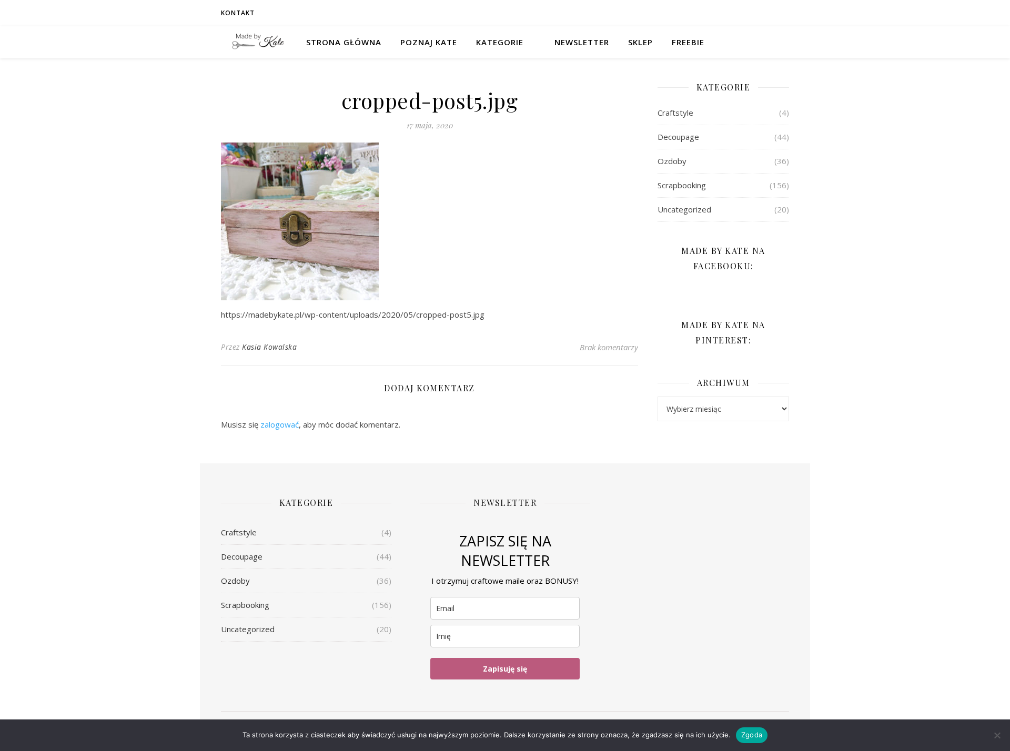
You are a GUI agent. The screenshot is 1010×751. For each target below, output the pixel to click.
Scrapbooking (682, 185)
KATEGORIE (499, 42)
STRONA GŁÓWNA (343, 42)
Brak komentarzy (609, 347)
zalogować (279, 424)
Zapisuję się (505, 669)
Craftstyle (675, 112)
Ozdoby (672, 161)
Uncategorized (684, 209)
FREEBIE (688, 42)
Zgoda (751, 734)
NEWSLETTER (581, 42)
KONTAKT (238, 12)
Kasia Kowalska (269, 347)
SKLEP (640, 42)
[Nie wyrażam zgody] (997, 735)
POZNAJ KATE (428, 42)
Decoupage (678, 136)
